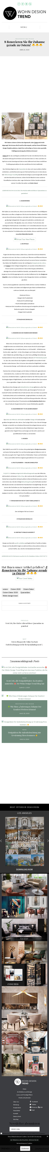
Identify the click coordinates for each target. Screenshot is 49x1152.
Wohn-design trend (10, 596)
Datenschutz (17, 1116)
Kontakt (15, 1113)
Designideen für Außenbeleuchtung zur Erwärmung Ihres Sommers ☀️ (24, 734)
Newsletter (16, 1110)
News (24, 678)
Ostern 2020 (16, 589)
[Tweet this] (24, 608)
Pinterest (35, 1107)
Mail (33, 1110)
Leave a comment (24, 603)
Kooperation (17, 1107)
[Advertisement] (24, 86)
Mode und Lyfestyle (25, 1098)
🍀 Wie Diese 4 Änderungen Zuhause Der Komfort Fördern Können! (24, 708)
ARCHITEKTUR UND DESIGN (24, 39)
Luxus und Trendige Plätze (24, 1095)
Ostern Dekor (28, 589)
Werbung (16, 1105)
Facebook (35, 1101)
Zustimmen (25, 1148)
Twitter (34, 1104)
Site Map (15, 1119)
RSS (41, 1107)
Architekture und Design (24, 1092)
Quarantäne (25, 592)
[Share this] (21, 608)
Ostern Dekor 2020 (10, 592)
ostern (5, 589)
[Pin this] (28, 608)
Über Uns (16, 1102)
